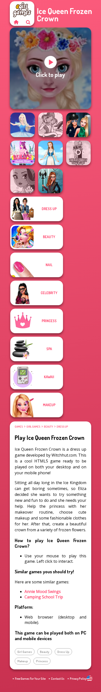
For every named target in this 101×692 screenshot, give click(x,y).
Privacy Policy (78, 678)
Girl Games (33, 426)
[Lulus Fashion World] (22, 153)
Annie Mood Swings (43, 591)
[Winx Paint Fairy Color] (50, 125)
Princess (42, 661)
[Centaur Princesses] (50, 181)
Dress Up (62, 426)
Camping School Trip (44, 597)
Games (19, 426)
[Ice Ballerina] (22, 125)
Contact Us (57, 678)
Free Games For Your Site (30, 678)
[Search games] (28, 22)
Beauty (48, 426)
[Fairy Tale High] (22, 181)
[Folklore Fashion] (50, 153)
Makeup (22, 661)
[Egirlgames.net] (16, 22)
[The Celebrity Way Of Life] (78, 153)
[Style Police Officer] (78, 125)
